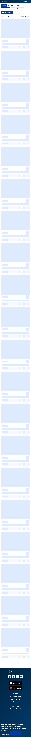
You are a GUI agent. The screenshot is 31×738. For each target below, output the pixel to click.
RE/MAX (15, 693)
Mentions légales (15, 713)
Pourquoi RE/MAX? (15, 709)
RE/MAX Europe (15, 699)
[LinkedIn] (17, 676)
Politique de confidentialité (8, 724)
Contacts (15, 702)
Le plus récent (25, 16)
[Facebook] (9, 676)
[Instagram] (13, 676)
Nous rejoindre (15, 706)
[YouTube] (21, 676)
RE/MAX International (15, 696)
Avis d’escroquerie (15, 716)
